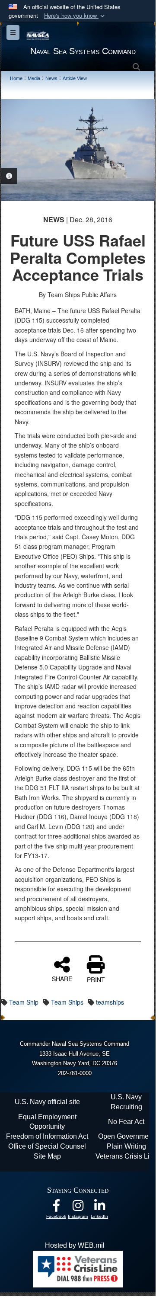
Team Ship (23, 1002)
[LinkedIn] (99, 1207)
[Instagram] (78, 1207)
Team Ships (67, 1002)
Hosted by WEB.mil (75, 1245)
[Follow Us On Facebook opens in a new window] (56, 1207)
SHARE (62, 978)
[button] (75, 15)
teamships (110, 1002)
